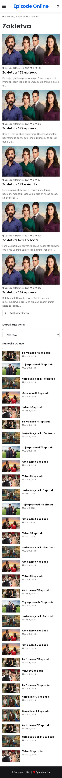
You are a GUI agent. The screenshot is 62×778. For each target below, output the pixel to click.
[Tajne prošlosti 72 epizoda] (11, 452)
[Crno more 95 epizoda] (11, 649)
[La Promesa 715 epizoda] (11, 356)
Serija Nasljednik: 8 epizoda (38, 737)
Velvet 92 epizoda (32, 670)
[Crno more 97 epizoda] (11, 566)
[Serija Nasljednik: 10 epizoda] (11, 552)
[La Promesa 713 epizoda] (11, 593)
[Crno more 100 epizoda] (11, 397)
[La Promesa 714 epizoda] (11, 425)
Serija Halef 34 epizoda (35, 711)
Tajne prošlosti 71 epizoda (37, 504)
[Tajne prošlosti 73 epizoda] (11, 369)
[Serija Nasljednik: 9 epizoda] (11, 621)
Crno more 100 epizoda (35, 393)
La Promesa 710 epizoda (36, 725)
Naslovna (9, 16)
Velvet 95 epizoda (32, 476)
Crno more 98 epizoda (35, 519)
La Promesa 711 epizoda (36, 685)
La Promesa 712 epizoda (36, 659)
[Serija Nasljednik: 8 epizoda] (11, 741)
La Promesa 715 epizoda (36, 352)
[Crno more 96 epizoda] (11, 635)
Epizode (8, 68)
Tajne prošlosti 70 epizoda (38, 602)
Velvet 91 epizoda (32, 751)
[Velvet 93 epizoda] (11, 580)
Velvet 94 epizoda (32, 533)
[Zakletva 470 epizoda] (31, 217)
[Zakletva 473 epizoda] (31, 49)
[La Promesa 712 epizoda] (11, 662)
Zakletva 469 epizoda (20, 292)
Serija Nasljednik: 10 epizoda (38, 547)
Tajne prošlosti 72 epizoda (37, 447)
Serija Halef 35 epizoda (35, 696)
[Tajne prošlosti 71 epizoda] (11, 509)
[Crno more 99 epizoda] (11, 466)
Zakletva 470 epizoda (20, 240)
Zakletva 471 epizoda (19, 184)
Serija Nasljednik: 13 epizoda (38, 378)
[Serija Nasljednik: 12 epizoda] (11, 438)
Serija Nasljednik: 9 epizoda (38, 616)
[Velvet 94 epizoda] (11, 538)
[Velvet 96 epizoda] (11, 412)
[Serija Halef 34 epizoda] (11, 715)
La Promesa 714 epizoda (36, 421)
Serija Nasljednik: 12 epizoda (38, 433)
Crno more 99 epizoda (35, 461)
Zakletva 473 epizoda (20, 72)
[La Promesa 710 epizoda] (11, 728)
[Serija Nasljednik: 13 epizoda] (11, 383)
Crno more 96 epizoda (35, 630)
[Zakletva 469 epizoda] (31, 269)
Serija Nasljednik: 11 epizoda (38, 490)
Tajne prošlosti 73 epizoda (37, 364)
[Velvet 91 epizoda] (11, 756)
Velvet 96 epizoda (32, 407)
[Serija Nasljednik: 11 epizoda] (11, 495)
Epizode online (43, 772)
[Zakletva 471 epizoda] (31, 161)
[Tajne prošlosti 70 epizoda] (11, 606)
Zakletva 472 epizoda (20, 128)
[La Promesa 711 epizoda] (11, 688)
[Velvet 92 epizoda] (11, 675)
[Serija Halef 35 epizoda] (11, 701)
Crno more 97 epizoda (35, 561)
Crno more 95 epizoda (35, 645)
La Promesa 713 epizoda (36, 590)
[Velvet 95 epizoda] (11, 480)
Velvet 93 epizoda (32, 576)
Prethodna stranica (19, 313)
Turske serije (22, 16)
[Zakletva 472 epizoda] (31, 105)
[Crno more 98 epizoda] (11, 523)
